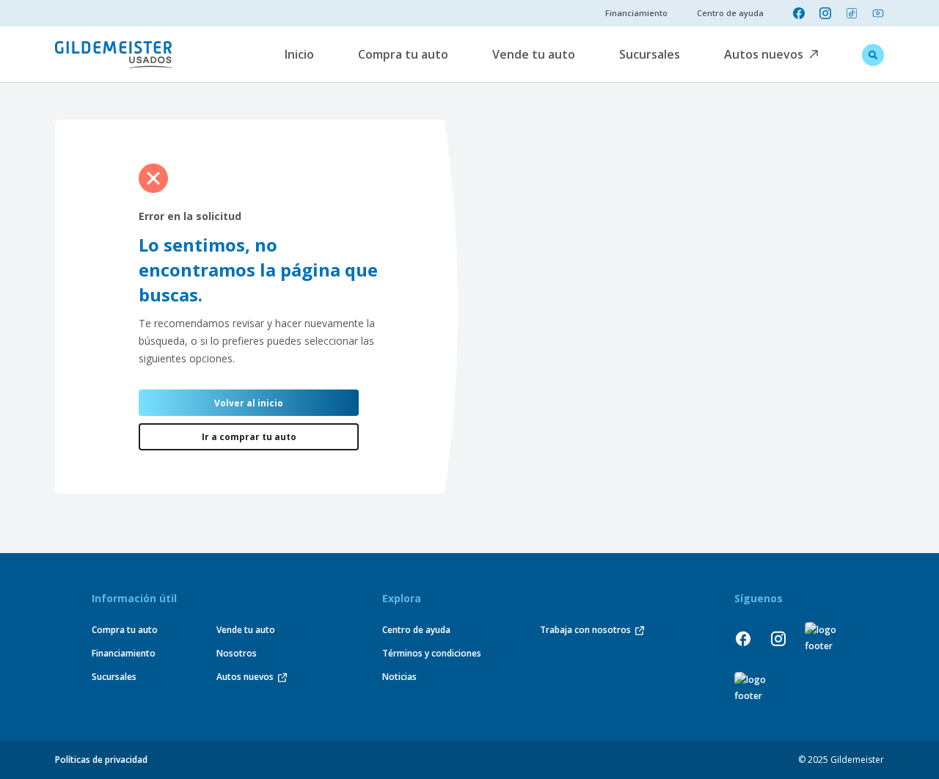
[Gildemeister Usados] (113, 54)
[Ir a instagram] (825, 13)
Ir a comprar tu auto (249, 437)
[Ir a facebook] (799, 13)
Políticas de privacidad (101, 759)
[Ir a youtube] (878, 13)
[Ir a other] (823, 638)
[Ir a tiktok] (852, 13)
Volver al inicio (248, 403)
